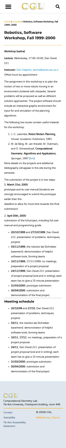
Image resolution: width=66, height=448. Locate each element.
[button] (8, 6)
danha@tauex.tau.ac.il (45, 69)
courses (17, 21)
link (32, 158)
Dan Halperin (24, 69)
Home (7, 21)
